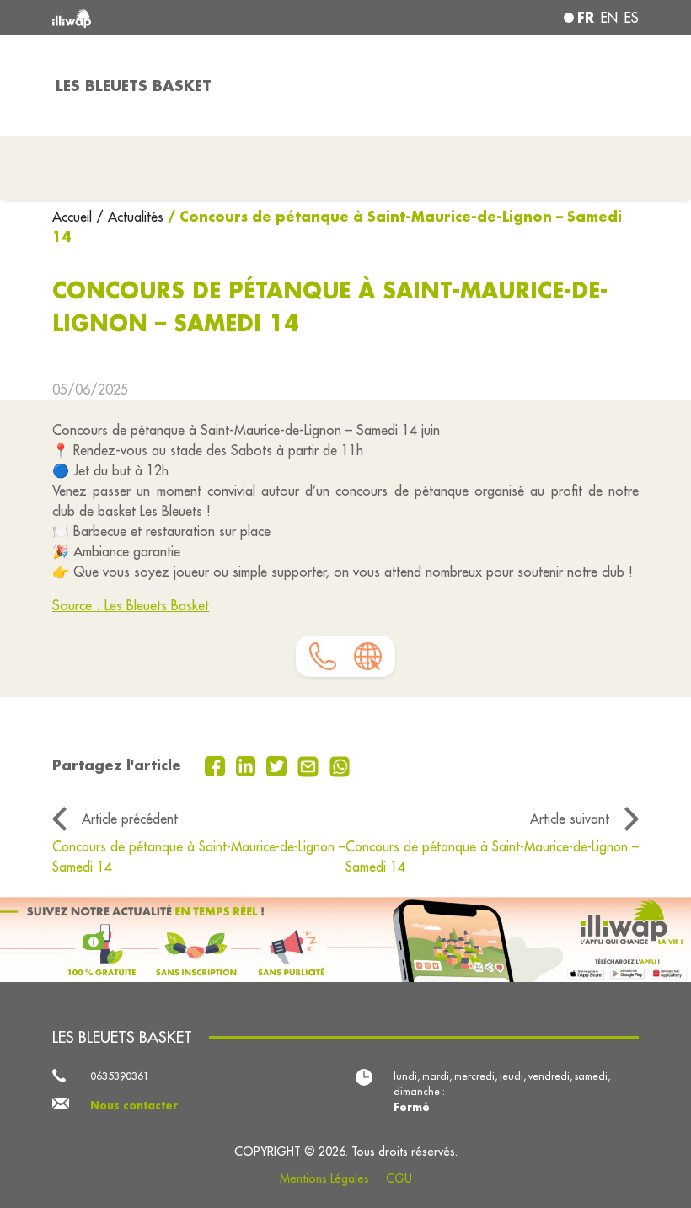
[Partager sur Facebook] (217, 764)
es (631, 17)
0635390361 (119, 1076)
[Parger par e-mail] (310, 764)
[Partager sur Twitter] (278, 764)
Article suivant (569, 818)
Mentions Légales (324, 1178)
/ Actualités (129, 216)
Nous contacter (134, 1105)
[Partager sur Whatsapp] (340, 764)
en (609, 17)
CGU (399, 1178)
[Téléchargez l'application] (345, 939)
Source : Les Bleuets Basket (130, 605)
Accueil (74, 216)
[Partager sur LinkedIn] (248, 764)
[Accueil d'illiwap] (168, 17)
